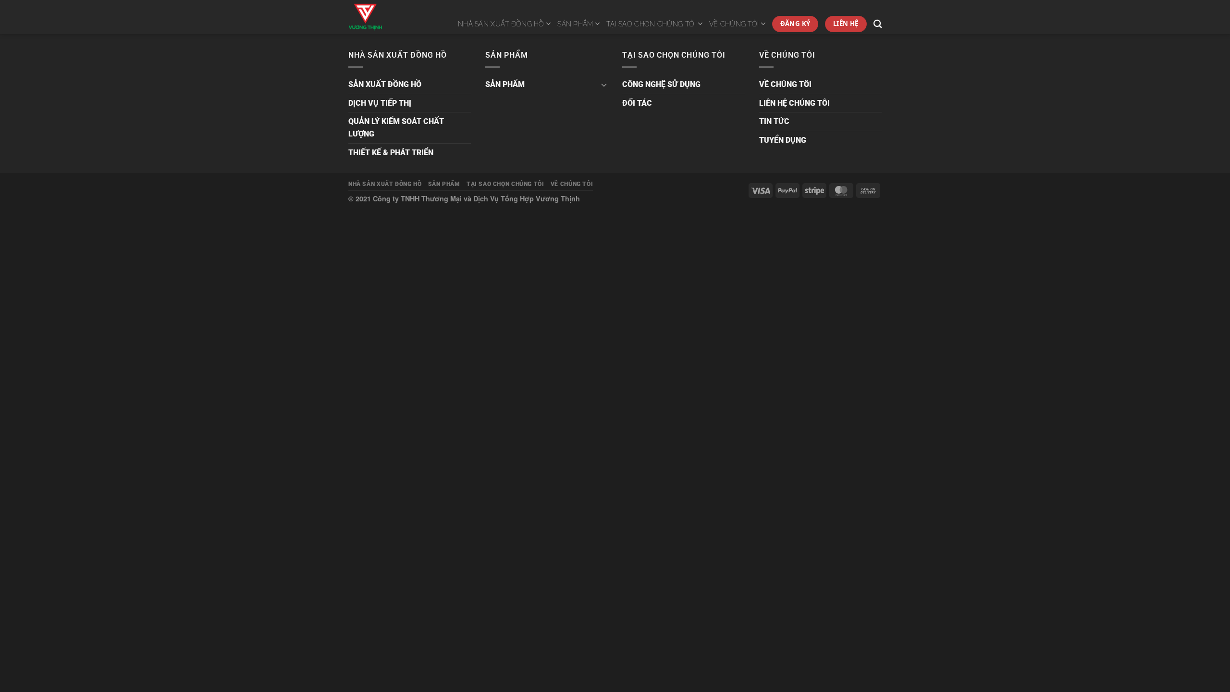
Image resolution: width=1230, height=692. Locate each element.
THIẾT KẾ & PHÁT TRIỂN (390, 152)
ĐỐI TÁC (637, 103)
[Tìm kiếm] (877, 24)
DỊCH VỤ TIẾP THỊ (379, 103)
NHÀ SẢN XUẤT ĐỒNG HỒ (501, 24)
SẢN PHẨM (575, 24)
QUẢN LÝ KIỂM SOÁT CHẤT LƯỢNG (396, 127)
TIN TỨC (774, 121)
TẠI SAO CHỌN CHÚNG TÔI (651, 24)
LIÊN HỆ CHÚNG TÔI (794, 103)
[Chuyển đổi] (604, 84)
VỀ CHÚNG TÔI (734, 24)
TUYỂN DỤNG (782, 140)
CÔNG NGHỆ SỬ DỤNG (661, 84)
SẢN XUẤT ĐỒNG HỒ (384, 84)
